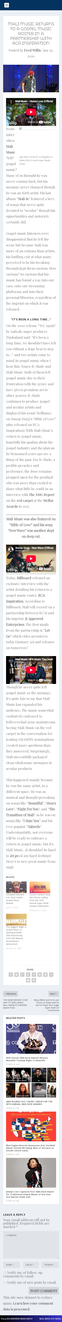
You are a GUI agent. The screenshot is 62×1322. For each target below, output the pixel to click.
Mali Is (23, 198)
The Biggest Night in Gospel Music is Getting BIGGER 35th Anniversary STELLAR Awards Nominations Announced (16, 935)
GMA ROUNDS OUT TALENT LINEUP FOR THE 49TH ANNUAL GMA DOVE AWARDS (29, 1102)
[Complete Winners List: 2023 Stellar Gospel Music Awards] (16, 887)
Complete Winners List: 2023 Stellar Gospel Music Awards (15, 898)
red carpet (25, 500)
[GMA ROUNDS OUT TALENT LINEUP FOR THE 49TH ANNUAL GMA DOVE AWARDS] (31, 1082)
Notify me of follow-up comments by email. (22, 1274)
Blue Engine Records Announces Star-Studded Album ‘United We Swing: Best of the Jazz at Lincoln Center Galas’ (30, 1148)
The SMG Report (42, 494)
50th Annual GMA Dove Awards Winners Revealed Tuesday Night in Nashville (27, 1059)
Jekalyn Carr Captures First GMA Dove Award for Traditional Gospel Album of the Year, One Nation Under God (30, 1194)
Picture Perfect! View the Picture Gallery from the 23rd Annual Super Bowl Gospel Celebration (40, 900)
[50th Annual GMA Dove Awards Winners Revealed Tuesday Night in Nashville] (31, 1039)
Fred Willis (32, 50)
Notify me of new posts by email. (32, 1282)
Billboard (24, 578)
